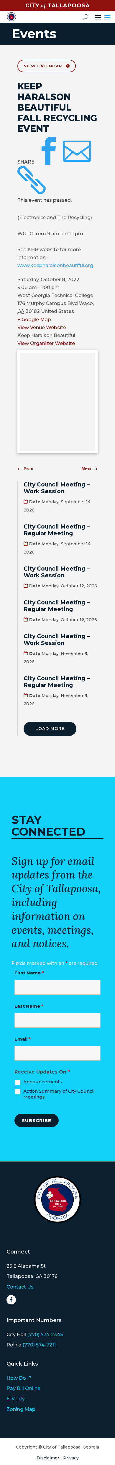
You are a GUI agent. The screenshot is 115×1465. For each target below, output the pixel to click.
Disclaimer (48, 1458)
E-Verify (15, 1398)
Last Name (28, 1006)
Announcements (42, 1081)
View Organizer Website (46, 343)
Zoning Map (20, 1409)
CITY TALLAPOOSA (57, 5)
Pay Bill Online (23, 1388)
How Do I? (19, 1378)
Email (22, 1039)
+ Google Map (34, 319)
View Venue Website (41, 327)
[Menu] (107, 16)
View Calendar (43, 66)
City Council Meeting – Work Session (57, 488)
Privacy (71, 1458)
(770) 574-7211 (39, 1345)
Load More (50, 728)
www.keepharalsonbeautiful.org (55, 265)
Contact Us (20, 1287)
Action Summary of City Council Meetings (59, 1094)
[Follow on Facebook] (11, 1299)
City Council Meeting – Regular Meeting (57, 530)
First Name (29, 973)
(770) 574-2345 (45, 1334)
